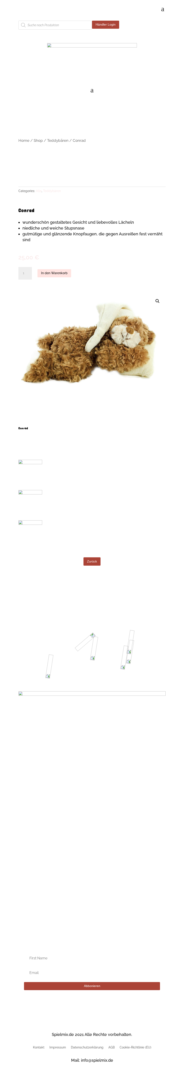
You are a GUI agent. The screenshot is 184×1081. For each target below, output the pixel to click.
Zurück (92, 561)
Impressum (57, 1047)
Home (23, 140)
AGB (111, 1047)
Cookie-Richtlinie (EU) (135, 1047)
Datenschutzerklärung (87, 1047)
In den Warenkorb (54, 273)
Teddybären (57, 140)
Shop (38, 140)
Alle (39, 191)
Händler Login (106, 24)
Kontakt (38, 1047)
